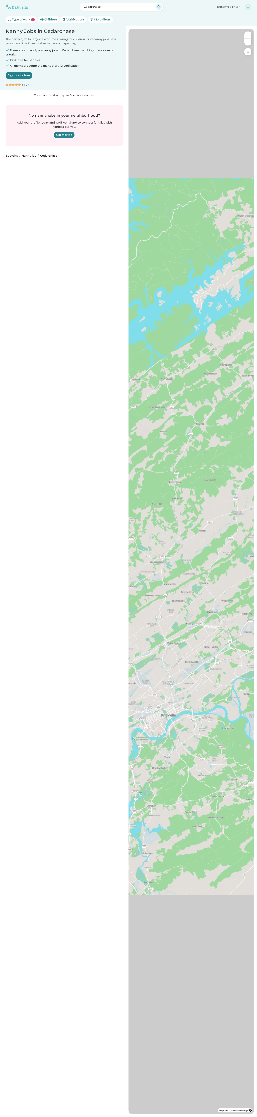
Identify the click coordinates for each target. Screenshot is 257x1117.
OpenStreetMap (240, 1110)
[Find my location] (247, 51)
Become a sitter (228, 6)
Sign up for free (19, 75)
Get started (64, 134)
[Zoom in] (247, 34)
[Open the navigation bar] (248, 6)
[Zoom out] (247, 41)
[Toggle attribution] (250, 1110)
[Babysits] (17, 7)
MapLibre (223, 1110)
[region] (191, 571)
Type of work (22, 19)
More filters (102, 19)
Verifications (75, 19)
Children (50, 19)
